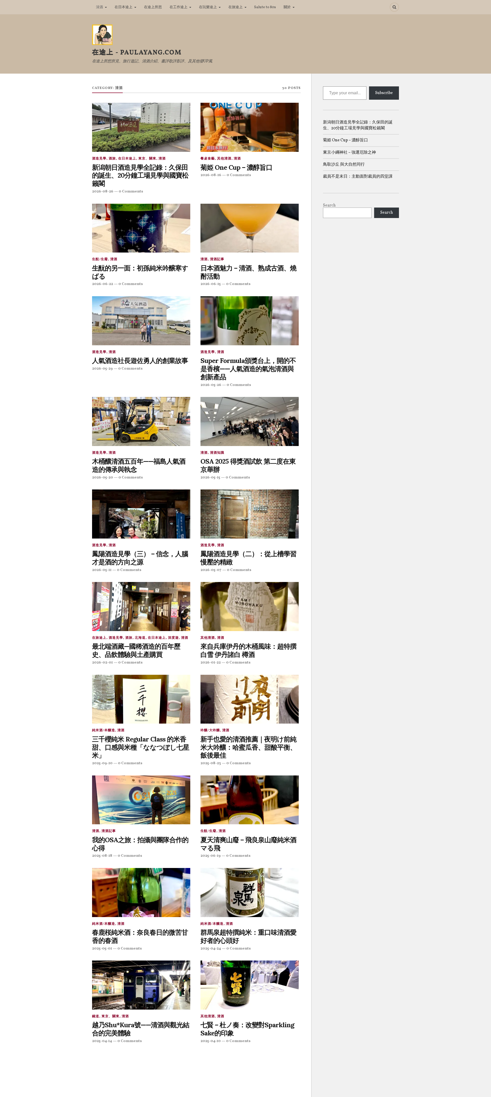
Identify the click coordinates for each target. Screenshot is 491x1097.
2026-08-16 (210, 175)
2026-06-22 (102, 284)
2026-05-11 (101, 570)
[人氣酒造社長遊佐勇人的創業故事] (141, 320)
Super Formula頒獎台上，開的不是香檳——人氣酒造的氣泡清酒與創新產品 (248, 369)
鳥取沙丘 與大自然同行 (344, 164)
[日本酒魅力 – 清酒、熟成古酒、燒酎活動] (249, 228)
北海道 (140, 638)
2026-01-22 (210, 662)
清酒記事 (217, 259)
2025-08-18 (102, 856)
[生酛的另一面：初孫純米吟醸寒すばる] (141, 228)
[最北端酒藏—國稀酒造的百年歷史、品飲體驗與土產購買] (141, 606)
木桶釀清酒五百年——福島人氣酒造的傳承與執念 (138, 465)
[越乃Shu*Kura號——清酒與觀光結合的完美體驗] (141, 985)
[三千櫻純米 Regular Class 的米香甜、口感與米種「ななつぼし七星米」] (141, 699)
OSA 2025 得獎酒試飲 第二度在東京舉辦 (248, 465)
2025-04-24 (210, 948)
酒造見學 (99, 158)
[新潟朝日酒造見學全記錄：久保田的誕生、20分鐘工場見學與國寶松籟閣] (141, 127)
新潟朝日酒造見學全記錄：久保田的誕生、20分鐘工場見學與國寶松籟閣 (140, 175)
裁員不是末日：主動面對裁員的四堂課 (358, 176)
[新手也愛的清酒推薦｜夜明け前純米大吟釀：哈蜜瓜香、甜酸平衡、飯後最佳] (249, 699)
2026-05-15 (210, 477)
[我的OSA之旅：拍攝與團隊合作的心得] (141, 800)
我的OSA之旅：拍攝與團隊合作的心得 (140, 844)
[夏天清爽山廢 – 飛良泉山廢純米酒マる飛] (249, 800)
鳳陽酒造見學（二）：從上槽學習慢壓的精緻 (248, 558)
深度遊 (173, 638)
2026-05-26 (210, 385)
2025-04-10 (210, 1041)
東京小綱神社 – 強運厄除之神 (349, 152)
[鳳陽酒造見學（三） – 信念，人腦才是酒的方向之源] (141, 514)
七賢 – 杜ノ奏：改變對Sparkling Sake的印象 (247, 1029)
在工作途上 (178, 7)
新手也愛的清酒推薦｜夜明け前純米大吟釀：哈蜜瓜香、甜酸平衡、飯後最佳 (248, 747)
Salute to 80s (265, 7)
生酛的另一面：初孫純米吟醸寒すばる (140, 272)
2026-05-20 (102, 477)
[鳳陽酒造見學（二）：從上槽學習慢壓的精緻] (249, 514)
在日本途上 (123, 7)
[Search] (394, 7)
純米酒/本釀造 (103, 730)
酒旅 (112, 158)
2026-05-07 (210, 570)
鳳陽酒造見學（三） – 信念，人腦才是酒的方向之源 (140, 558)
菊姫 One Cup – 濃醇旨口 (236, 167)
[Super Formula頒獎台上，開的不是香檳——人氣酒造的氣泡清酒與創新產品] (249, 320)
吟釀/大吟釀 (210, 730)
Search (329, 205)
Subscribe (384, 93)
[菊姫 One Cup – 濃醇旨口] (249, 127)
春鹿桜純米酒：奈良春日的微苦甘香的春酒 (140, 936)
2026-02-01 (102, 662)
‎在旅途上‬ (235, 7)
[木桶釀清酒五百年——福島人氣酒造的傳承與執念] (141, 421)
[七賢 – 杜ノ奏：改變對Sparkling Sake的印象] (249, 985)
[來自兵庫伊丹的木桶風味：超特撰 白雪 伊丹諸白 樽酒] (249, 606)
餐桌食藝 (207, 158)
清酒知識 (217, 453)
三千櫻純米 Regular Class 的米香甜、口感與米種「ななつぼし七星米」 (140, 747)
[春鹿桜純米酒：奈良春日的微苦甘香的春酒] (141, 892)
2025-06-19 (210, 856)
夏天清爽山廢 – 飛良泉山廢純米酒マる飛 (248, 844)
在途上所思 (153, 7)
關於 (287, 7)
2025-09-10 (102, 763)
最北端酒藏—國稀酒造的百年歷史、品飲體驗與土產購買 (136, 650)
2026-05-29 (102, 368)
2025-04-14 (102, 1041)
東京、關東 (147, 158)
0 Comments (131, 191)
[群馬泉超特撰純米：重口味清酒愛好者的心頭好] (249, 892)
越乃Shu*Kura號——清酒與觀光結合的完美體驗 (140, 1029)
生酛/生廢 (100, 259)
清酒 (99, 7)
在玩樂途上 (208, 7)
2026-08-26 (102, 191)
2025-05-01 (102, 948)
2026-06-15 (210, 284)
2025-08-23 (210, 763)
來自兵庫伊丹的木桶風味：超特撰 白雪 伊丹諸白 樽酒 (248, 650)
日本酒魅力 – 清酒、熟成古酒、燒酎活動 (248, 272)
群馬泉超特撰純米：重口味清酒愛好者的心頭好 (248, 936)
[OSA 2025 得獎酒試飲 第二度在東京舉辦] (249, 421)
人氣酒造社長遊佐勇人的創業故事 (140, 361)
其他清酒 (224, 158)
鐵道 (95, 1016)
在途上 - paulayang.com (137, 52)
